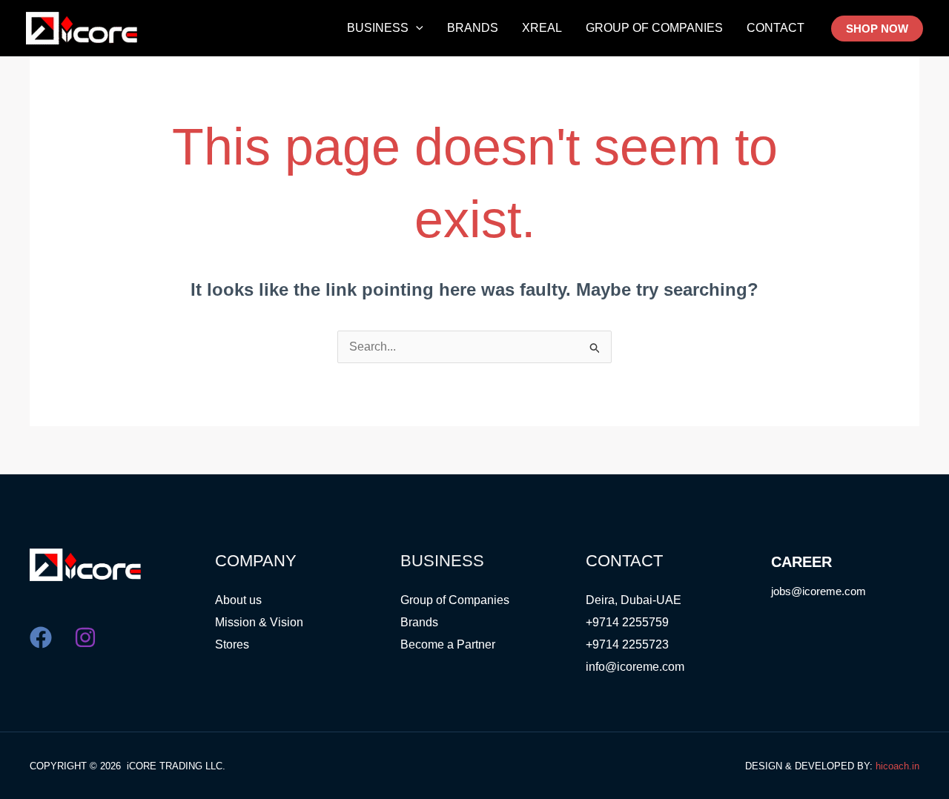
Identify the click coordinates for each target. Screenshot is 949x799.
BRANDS (472, 27)
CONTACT (775, 27)
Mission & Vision (259, 622)
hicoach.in (897, 766)
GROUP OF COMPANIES (654, 27)
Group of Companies (454, 600)
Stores (232, 644)
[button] (416, 28)
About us (238, 600)
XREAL (542, 27)
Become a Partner (447, 644)
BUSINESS (378, 27)
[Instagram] (85, 637)
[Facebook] (41, 637)
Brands (419, 622)
